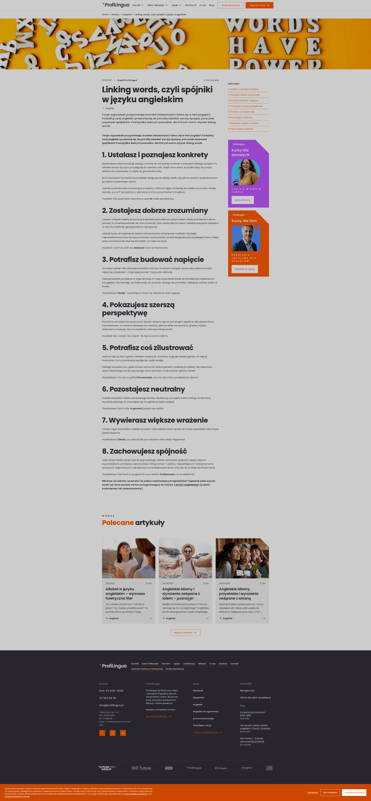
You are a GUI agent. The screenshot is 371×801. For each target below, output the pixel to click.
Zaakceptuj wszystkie (354, 792)
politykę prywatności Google (17, 796)
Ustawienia (313, 792)
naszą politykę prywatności (136, 794)
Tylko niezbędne (330, 792)
